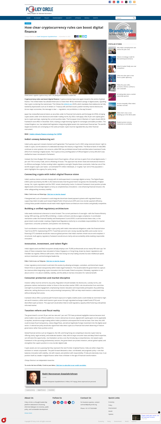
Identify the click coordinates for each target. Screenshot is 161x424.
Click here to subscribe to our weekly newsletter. (71, 365)
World (87, 18)
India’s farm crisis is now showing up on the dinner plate (126, 114)
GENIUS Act (68, 104)
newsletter (51, 390)
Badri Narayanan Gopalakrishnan (47, 36)
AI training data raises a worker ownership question (126, 95)
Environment (57, 18)
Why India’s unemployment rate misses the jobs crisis (126, 48)
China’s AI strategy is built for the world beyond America (125, 58)
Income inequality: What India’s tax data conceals (126, 104)
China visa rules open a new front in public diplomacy (125, 76)
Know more (28, 413)
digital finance (42, 390)
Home (28, 18)
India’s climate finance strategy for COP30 (46, 134)
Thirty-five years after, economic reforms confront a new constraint (126, 86)
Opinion (78, 18)
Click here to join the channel (56, 194)
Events (95, 18)
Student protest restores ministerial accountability (124, 123)
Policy (46, 18)
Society (68, 18)
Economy (37, 18)
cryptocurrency (30, 390)
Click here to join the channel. (55, 261)
